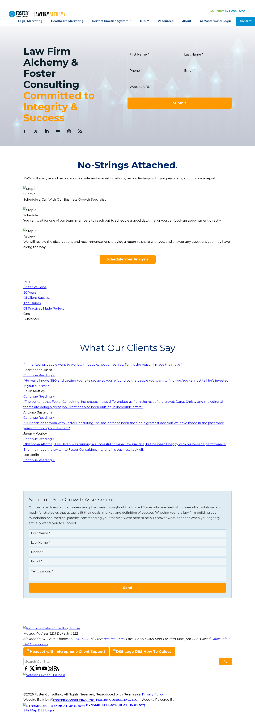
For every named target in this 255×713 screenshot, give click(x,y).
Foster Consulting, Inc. (116, 699)
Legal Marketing (30, 21)
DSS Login (46, 710)
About (186, 21)
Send (127, 588)
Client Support (91, 651)
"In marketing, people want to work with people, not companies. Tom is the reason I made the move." (102, 364)
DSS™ (144, 21)
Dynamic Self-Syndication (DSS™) (115, 705)
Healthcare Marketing (67, 21)
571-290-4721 (235, 11)
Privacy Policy (153, 694)
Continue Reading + (39, 375)
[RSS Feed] (80, 131)
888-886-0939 (114, 639)
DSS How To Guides (153, 651)
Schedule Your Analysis (128, 259)
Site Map (30, 710)
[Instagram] (69, 131)
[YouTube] (57, 131)
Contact (246, 21)
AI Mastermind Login (215, 21)
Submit (179, 103)
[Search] (225, 661)
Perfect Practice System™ (111, 21)
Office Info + (220, 639)
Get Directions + (35, 644)
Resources (165, 21)
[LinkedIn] (46, 131)
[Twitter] (35, 131)
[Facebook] (24, 131)
